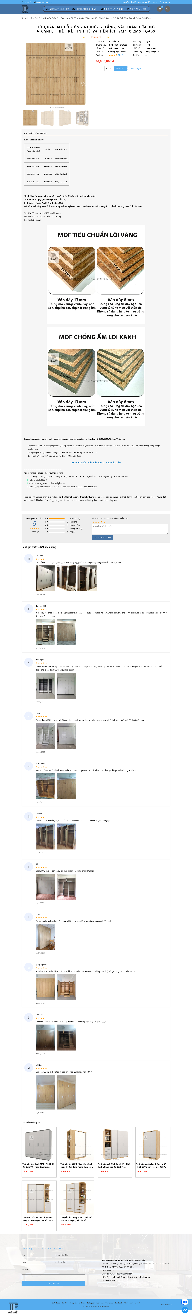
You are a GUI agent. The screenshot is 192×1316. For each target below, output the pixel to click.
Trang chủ (27, 2)
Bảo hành (118, 1303)
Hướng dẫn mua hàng (95, 1303)
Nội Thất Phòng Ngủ (59, 9)
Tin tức (154, 2)
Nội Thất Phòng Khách (86, 9)
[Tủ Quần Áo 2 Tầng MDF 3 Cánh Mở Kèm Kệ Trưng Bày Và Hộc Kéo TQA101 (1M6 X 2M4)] (77, 1198)
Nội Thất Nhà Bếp (138, 9)
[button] (84, 83)
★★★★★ (116, 55)
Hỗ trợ (161, 2)
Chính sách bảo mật (132, 1303)
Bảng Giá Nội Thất (144, 2)
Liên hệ (167, 2)
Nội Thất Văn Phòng (113, 9)
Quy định (109, 1303)
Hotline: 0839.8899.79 (44, 2)
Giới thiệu (125, 2)
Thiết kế (133, 2)
